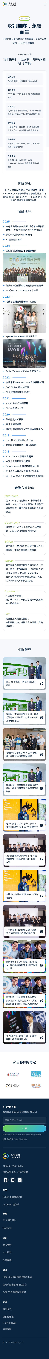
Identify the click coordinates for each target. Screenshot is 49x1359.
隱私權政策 (8, 1139)
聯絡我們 (7, 1309)
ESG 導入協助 (9, 1220)
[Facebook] (6, 1180)
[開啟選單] (45, 4)
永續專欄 (7, 1260)
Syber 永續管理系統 (12, 1197)
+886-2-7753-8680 (13, 1166)
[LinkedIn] (20, 1180)
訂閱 (24, 1128)
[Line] (13, 1180)
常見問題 (7, 1329)
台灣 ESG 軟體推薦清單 (14, 1292)
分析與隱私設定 (9, 1323)
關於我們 (7, 1244)
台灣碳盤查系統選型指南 (15, 1284)
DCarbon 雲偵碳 (11, 1204)
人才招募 (7, 1252)
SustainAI (7, 1228)
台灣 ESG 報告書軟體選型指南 (17, 1277)
